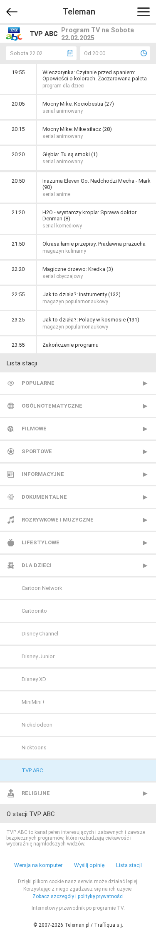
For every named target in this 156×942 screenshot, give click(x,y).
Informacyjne (43, 474)
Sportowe (37, 451)
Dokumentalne (44, 497)
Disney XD (34, 679)
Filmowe (34, 428)
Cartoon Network (42, 588)
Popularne (38, 383)
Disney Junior (38, 656)
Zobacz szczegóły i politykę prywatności (78, 896)
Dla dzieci (37, 565)
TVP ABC (32, 770)
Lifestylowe (40, 542)
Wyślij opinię (89, 865)
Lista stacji (129, 865)
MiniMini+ (33, 702)
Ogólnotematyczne (52, 406)
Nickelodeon (37, 725)
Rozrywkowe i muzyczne (58, 520)
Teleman (79, 12)
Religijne (36, 793)
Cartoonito (34, 611)
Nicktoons (34, 747)
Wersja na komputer (38, 865)
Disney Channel (40, 633)
